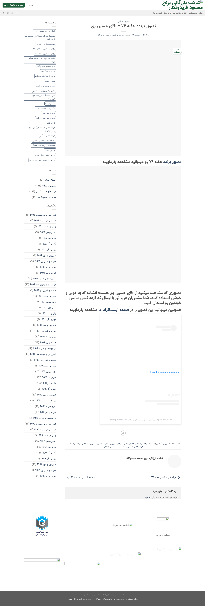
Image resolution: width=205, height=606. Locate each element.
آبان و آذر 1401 (48, 313)
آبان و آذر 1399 (48, 452)
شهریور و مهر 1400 (46, 394)
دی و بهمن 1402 (48, 232)
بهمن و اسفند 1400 (46, 365)
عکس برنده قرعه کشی (76, 443)
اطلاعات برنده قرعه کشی (44, 31)
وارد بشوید (150, 497)
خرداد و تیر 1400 (48, 412)
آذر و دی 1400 (49, 377)
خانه (201, 13)
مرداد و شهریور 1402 (45, 261)
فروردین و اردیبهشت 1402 (43, 284)
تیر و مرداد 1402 (48, 267)
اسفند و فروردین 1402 (45, 220)
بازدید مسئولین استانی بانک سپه (42, 49)
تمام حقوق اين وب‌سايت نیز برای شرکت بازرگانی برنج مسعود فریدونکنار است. (103, 599)
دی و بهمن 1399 (48, 441)
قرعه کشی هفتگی (135, 447)
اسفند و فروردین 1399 (45, 429)
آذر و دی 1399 (49, 447)
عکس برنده (92, 443)
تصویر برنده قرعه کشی (107, 443)
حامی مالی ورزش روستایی (44, 91)
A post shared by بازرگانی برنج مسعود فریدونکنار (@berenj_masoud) (140, 419)
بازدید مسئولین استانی (45, 44)
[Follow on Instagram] (12, 13)
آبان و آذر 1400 (48, 383)
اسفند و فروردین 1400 (45, 359)
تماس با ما (157, 13)
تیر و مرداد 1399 (48, 476)
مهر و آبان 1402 (48, 249)
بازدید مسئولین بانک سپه (45, 53)
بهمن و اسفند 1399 (46, 435)
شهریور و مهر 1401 (46, 325)
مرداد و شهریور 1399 (45, 470)
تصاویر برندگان (123, 21)
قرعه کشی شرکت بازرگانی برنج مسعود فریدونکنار (42, 129)
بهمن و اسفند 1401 (46, 296)
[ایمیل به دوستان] (123, 433)
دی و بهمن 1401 (48, 301)
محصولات (193, 13)
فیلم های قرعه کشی (46, 191)
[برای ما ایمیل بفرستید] (8, 13)
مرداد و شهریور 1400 (45, 400)
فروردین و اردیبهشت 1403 (43, 214)
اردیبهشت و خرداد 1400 (44, 418)
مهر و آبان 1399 (48, 458)
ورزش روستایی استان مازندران (42, 160)
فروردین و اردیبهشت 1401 (43, 354)
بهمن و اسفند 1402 (46, 226)
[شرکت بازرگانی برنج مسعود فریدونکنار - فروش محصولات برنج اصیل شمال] (179, 5)
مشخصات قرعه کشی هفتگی (115, 447)
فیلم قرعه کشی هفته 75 (163, 477)
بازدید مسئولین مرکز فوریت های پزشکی (42, 59)
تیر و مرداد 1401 (48, 336)
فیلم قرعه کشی (48, 113)
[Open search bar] (16, 13)
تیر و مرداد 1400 (48, 406)
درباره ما (167, 13)
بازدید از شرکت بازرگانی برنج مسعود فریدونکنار (40, 37)
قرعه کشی (50, 123)
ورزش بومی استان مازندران (43, 155)
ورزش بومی (50, 150)
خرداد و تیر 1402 (48, 272)
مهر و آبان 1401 (48, 319)
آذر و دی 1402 (49, 238)
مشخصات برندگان (47, 197)
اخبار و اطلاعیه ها (180, 13)
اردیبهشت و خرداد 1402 (44, 278)
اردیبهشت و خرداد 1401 (44, 348)
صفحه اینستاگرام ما (113, 310)
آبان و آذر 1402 (48, 243)
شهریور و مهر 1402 (46, 255)
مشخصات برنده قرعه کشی (44, 140)
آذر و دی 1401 (49, 307)
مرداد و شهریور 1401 (45, 330)
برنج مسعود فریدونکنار (46, 66)
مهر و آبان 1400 (48, 389)
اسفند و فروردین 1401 (45, 290)
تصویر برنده (172, 162)
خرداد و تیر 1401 (48, 342)
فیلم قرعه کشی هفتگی (45, 118)
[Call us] (4, 13)
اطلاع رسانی (50, 179)
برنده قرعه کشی (48, 71)
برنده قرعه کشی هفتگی (138, 443)
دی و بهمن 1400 (48, 371)
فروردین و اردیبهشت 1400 (43, 423)
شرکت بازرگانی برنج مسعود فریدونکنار (110, 35)
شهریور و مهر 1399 (46, 464)
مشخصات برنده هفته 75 (82, 477)
